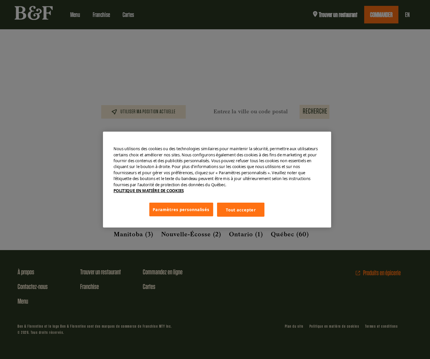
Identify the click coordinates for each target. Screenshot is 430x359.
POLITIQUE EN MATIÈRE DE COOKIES (148, 190)
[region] (217, 180)
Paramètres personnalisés (181, 209)
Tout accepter (241, 209)
